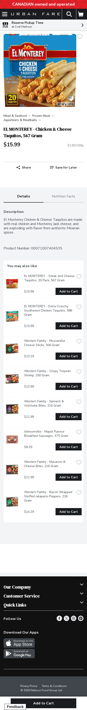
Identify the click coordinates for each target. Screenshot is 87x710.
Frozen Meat (41, 116)
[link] (63, 167)
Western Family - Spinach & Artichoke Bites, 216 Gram (44, 403)
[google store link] (19, 657)
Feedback (15, 707)
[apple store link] (19, 646)
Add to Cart (68, 291)
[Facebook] (59, 619)
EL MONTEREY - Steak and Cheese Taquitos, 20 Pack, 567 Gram (49, 278)
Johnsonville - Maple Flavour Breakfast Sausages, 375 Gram (46, 433)
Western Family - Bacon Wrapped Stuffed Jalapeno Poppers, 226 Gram (48, 496)
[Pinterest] (80, 619)
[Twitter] (66, 619)
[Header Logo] (35, 14)
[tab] (24, 197)
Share (26, 167)
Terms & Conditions (54, 686)
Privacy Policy (28, 686)
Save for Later (66, 167)
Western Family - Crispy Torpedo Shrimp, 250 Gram (48, 373)
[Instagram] (73, 619)
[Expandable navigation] (5, 14)
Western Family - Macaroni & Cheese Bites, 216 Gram (45, 464)
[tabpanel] (43, 364)
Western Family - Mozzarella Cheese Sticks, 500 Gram (45, 343)
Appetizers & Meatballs (20, 120)
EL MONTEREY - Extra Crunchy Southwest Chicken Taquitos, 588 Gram (48, 310)
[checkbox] (79, 37)
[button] (69, 14)
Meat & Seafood (15, 116)
